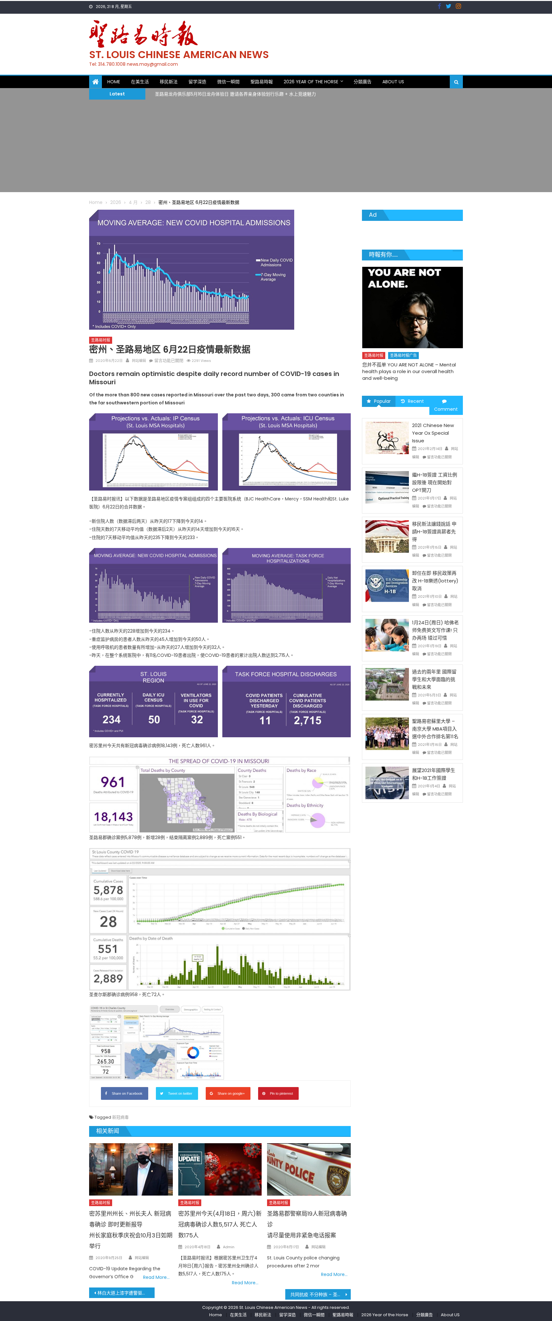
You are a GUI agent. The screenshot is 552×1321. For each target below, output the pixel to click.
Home (113, 82)
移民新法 (169, 82)
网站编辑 (139, 360)
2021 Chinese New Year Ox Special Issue (433, 433)
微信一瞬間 (228, 82)
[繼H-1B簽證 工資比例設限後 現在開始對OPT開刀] (387, 487)
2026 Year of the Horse (311, 82)
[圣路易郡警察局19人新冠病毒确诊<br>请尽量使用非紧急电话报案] (309, 1169)
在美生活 (140, 82)
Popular (382, 401)
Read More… (156, 1277)
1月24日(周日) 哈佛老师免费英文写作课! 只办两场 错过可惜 (435, 630)
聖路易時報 (261, 82)
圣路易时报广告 (403, 342)
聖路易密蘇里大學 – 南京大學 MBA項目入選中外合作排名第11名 (435, 729)
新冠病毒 (120, 1117)
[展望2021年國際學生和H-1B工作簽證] (387, 782)
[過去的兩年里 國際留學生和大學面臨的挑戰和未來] (387, 684)
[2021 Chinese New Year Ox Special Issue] (387, 437)
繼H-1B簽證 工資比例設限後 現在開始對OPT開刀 (434, 482)
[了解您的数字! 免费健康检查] (412, 301)
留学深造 (197, 82)
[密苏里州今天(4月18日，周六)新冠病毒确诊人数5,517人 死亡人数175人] (220, 1169)
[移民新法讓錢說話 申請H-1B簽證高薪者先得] (387, 536)
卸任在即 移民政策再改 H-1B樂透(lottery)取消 (435, 581)
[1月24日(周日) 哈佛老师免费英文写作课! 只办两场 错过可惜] (387, 635)
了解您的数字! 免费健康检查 (392, 352)
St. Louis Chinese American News (179, 54)
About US (393, 82)
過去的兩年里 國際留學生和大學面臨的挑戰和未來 (434, 679)
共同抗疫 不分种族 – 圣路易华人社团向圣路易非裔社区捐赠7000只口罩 (320, 1294)
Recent (416, 401)
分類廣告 (363, 82)
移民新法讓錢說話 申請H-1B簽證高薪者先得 (434, 532)
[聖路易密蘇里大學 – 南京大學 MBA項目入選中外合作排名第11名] (387, 733)
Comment (446, 409)
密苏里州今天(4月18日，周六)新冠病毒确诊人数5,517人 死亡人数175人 (220, 1224)
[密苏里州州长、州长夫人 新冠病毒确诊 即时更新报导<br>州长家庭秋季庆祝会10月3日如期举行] (131, 1169)
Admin (228, 1247)
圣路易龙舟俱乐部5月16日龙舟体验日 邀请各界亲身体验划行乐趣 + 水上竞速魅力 (235, 93)
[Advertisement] (276, 147)
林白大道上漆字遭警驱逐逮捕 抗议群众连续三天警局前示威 (126, 1293)
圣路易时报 (100, 340)
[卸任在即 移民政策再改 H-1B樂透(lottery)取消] (387, 585)
